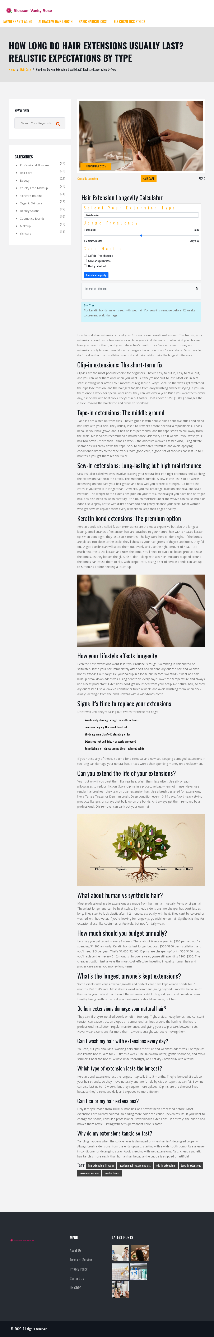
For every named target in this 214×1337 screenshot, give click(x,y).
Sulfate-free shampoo (100, 255)
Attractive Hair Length (55, 21)
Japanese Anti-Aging (17, 21)
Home (12, 69)
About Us (75, 1250)
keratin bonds (112, 1173)
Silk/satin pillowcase (99, 261)
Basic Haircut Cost (93, 21)
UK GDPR (76, 1287)
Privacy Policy (78, 1269)
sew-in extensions (89, 1173)
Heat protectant (97, 266)
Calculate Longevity (96, 275)
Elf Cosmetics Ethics (129, 21)
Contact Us (77, 1278)
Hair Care (25, 69)
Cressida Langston (87, 178)
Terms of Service (81, 1259)
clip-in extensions (165, 1165)
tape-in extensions (191, 1165)
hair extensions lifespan (101, 1165)
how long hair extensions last (135, 1165)
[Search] (58, 124)
